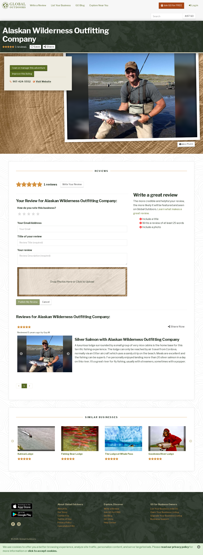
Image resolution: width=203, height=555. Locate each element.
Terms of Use (65, 519)
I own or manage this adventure (28, 67)
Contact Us (63, 515)
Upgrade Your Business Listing (166, 515)
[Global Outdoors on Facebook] (13, 525)
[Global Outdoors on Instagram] (19, 525)
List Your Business (61, 5)
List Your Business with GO (164, 508)
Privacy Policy (65, 522)
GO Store (108, 519)
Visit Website (43, 81)
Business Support (159, 519)
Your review (24, 250)
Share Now (177, 326)
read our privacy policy (175, 546)
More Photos (187, 144)
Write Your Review (72, 184)
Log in (194, 5)
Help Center (110, 522)
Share (50, 46)
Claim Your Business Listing (164, 512)
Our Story (62, 512)
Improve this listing (22, 73)
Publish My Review (28, 302)
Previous (21, 353)
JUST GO (189, 16)
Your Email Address (29, 223)
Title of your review (29, 236)
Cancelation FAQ (66, 526)
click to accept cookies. (42, 550)
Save (36, 46)
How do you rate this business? (36, 207)
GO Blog (80, 5)
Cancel (45, 302)
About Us (62, 508)
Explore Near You (98, 5)
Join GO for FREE (112, 512)
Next (68, 353)
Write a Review (38, 5)
